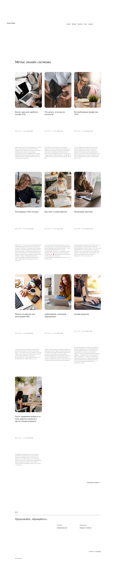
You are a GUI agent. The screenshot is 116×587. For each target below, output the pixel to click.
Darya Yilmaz (11, 23)
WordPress (98, 551)
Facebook (88, 527)
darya (28, 131)
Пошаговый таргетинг (83, 212)
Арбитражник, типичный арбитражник (55, 315)
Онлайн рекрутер (81, 314)
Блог (32, 131)
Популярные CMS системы (26, 212)
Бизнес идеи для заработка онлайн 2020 (26, 113)
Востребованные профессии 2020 (86, 113)
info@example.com (62, 527)
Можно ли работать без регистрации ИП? (25, 315)
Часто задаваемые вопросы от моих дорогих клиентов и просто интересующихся (28, 419)
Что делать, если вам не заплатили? (55, 113)
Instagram (82, 527)
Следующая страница (94, 482)
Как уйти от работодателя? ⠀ (57, 212)
